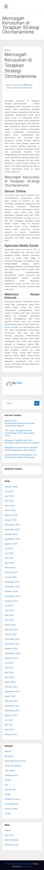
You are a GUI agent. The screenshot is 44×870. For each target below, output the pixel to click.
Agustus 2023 (11, 658)
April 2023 (9, 677)
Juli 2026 (9, 491)
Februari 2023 (11, 687)
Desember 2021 (12, 706)
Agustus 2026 (11, 486)
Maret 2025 (10, 567)
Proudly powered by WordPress (18, 864)
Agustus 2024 (11, 601)
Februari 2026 (11, 515)
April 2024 (9, 620)
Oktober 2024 (11, 591)
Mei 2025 (9, 558)
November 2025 (12, 529)
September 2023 (12, 653)
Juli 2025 (9, 548)
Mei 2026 (9, 501)
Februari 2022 (11, 701)
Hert (22, 85)
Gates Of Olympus (13, 766)
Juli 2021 (9, 720)
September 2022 (12, 691)
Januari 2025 (11, 577)
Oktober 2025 (11, 534)
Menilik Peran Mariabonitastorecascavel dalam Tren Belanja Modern (20, 423)
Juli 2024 (9, 606)
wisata (8, 813)
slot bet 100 (10, 789)
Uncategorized (11, 804)
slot (6, 785)
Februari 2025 (11, 572)
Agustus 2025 (11, 544)
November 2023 (12, 644)
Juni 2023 (9, 668)
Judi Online (10, 770)
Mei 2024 (9, 615)
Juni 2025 (9, 553)
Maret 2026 (10, 510)
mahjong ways (11, 775)
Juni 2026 (9, 496)
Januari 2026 (11, 520)
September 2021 (12, 710)
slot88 (7, 794)
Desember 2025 (12, 525)
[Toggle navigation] (6, 6)
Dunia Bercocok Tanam (15, 761)
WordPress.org (11, 845)
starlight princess (13, 799)
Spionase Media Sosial (22, 88)
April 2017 (9, 729)
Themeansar (26, 866)
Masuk (8, 830)
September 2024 (12, 596)
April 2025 (9, 563)
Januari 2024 (11, 634)
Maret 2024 (10, 625)
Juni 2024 (9, 610)
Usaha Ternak (11, 808)
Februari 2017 (11, 734)
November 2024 (12, 587)
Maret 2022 (10, 696)
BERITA (8, 50)
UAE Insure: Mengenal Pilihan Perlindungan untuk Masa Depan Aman (20, 433)
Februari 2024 (11, 629)
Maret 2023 (10, 682)
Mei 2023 (9, 672)
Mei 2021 (9, 725)
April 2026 (9, 506)
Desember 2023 (12, 639)
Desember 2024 (12, 582)
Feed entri (9, 835)
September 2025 (12, 539)
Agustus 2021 (11, 715)
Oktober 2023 (11, 648)
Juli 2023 (9, 663)
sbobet (7, 132)
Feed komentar (12, 840)
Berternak (9, 756)
